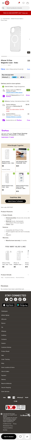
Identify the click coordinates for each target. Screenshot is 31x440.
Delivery (3, 379)
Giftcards (3, 319)
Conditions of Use (7, 423)
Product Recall (5, 351)
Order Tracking (5, 359)
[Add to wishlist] (20, 436)
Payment (3, 375)
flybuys (3, 323)
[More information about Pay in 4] (18, 77)
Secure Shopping (6, 387)
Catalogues (4, 311)
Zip (2, 327)
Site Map (5, 429)
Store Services (5, 391)
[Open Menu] (3, 3)
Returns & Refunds (6, 383)
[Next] (28, 257)
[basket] (28, 3)
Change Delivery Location (13, 117)
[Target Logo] (7, 3)
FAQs (2, 363)
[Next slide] (29, 39)
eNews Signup (5, 315)
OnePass (3, 335)
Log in (12, 137)
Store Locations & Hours (7, 367)
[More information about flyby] (22, 69)
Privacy (15, 423)
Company (4, 339)
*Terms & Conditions (8, 427)
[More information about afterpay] (9, 77)
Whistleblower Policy (8, 425)
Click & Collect (5, 371)
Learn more (4, 137)
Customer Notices (6, 347)
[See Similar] (10, 251)
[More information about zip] (25, 77)
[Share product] (27, 436)
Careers (3, 343)
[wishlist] (23, 3)
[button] (8, 436)
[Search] (3, 8)
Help (2, 355)
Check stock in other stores (14, 92)
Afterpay (3, 331)
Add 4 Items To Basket (15, 201)
